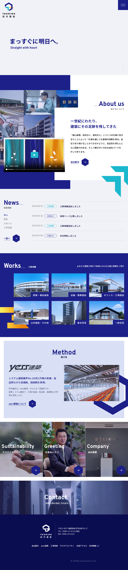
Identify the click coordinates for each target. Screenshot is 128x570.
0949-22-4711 (69, 531)
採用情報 (92, 545)
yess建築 (44, 545)
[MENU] (123, 5)
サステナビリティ (67, 545)
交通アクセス (81, 545)
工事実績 (54, 545)
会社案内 (35, 545)
